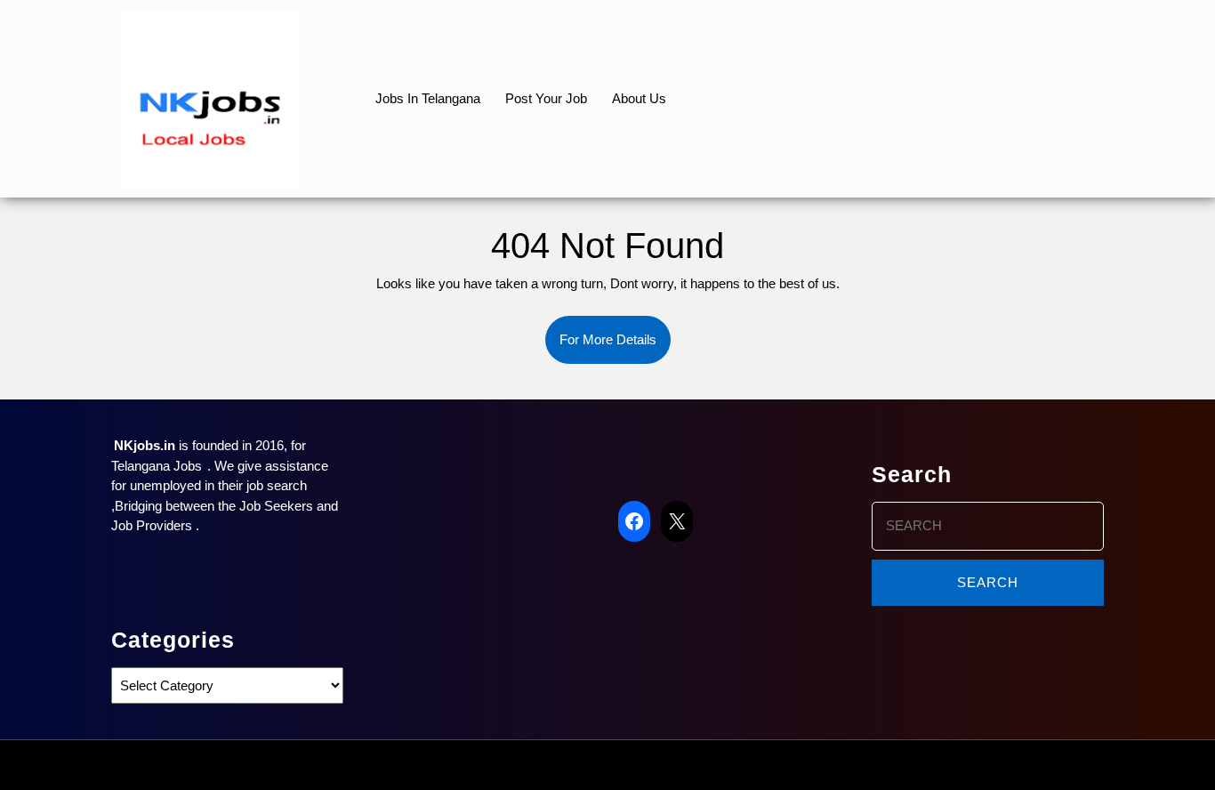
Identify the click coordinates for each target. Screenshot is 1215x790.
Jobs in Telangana (427, 98)
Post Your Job (546, 98)
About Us (639, 98)
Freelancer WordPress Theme (558, 764)
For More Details (615, 348)
